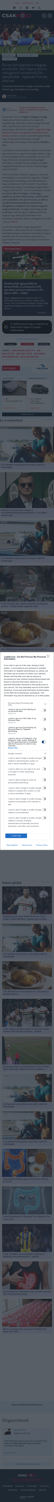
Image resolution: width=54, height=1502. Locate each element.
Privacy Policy (42, 845)
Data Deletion (12, 845)
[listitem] (27, 704)
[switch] (44, 710)
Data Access (27, 845)
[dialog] (27, 751)
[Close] (48, 657)
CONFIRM (16, 836)
